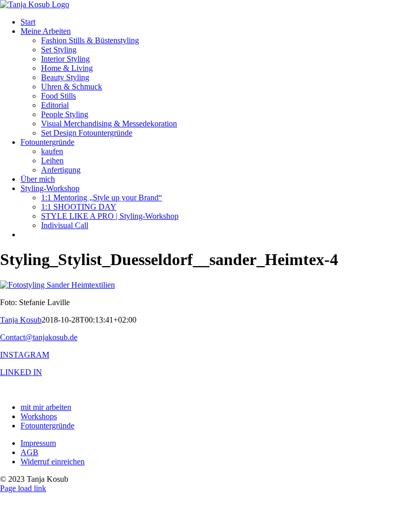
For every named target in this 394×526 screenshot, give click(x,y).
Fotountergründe (47, 425)
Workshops (39, 416)
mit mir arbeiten (46, 407)
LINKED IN (21, 372)
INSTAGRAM (24, 354)
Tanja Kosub (21, 319)
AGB (29, 452)
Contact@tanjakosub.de (38, 337)
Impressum (38, 443)
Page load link (23, 488)
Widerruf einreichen (53, 461)
